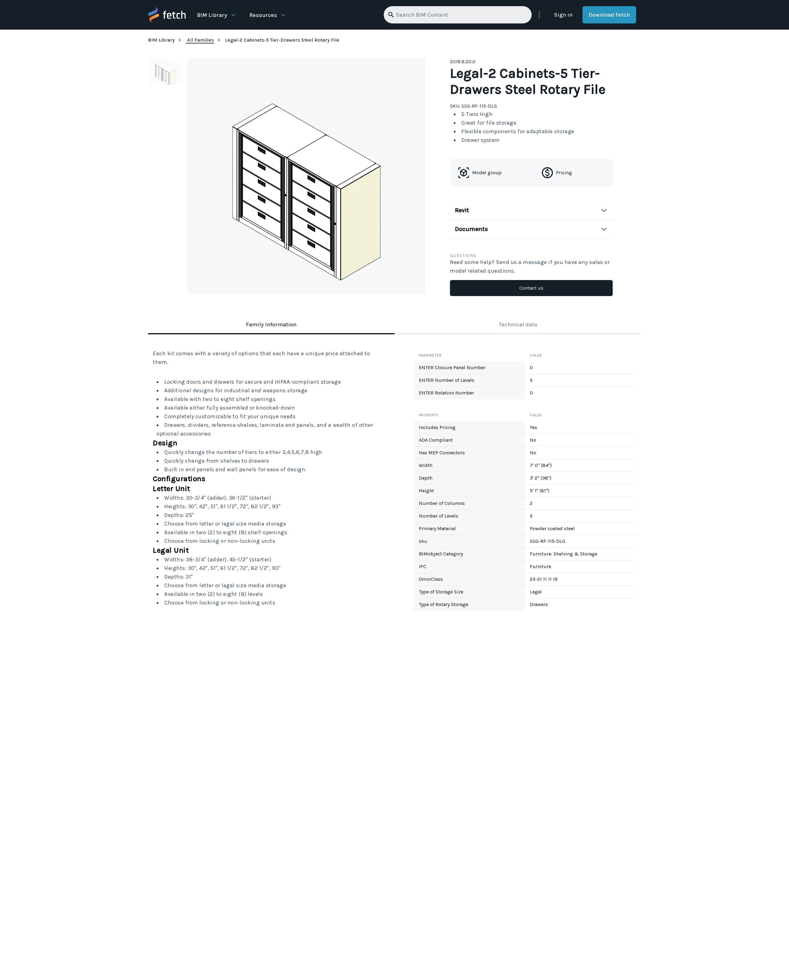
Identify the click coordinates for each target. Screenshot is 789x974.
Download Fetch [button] (609, 14)
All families (200, 40)
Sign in (563, 14)
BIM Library (212, 15)
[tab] (271, 325)
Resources (263, 15)
